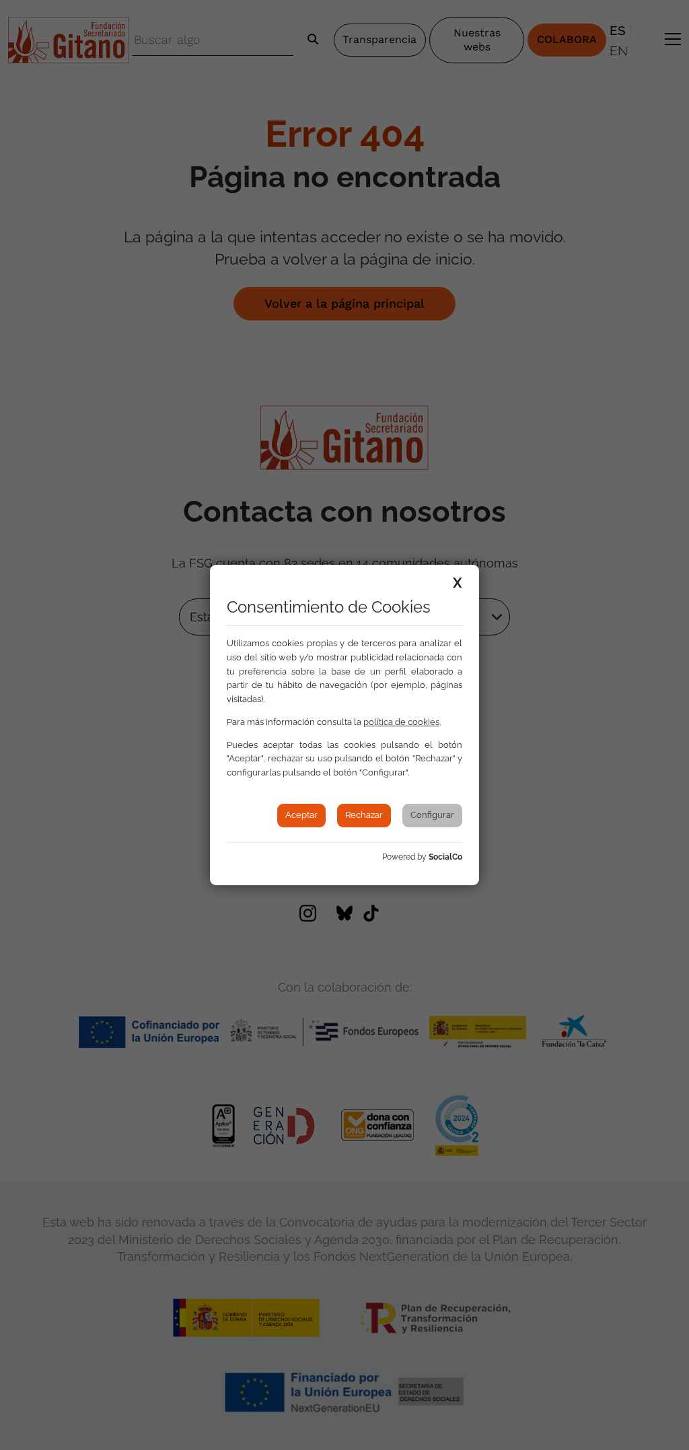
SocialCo (445, 857)
